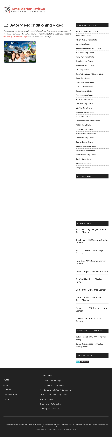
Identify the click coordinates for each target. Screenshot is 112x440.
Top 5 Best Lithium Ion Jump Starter (52, 385)
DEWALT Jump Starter (84, 87)
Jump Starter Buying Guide (49, 399)
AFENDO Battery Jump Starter (87, 31)
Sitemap (6, 399)
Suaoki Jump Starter (83, 163)
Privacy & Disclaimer (11, 394)
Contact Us (7, 390)
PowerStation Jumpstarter (86, 134)
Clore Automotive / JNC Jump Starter (90, 74)
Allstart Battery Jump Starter (86, 40)
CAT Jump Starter (82, 70)
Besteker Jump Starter (84, 61)
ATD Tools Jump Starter (85, 53)
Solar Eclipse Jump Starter (86, 155)
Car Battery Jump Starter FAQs (50, 409)
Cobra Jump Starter (83, 78)
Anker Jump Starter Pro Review (92, 271)
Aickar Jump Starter (83, 36)
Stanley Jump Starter (84, 159)
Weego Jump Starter (83, 168)
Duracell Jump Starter (84, 91)
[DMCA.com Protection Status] (82, 362)
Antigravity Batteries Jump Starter (89, 48)
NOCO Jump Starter (83, 116)
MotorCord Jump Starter (85, 112)
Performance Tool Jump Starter (88, 121)
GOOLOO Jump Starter (84, 99)
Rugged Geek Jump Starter (86, 146)
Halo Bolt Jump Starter (84, 104)
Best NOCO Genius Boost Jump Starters (53, 394)
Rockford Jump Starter (84, 142)
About (6, 385)
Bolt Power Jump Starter (85, 65)
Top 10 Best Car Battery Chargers (51, 380)
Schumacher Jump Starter (85, 151)
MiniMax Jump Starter (84, 108)
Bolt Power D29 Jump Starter (91, 289)
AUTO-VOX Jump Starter (85, 57)
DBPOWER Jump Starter (85, 82)
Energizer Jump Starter (84, 95)
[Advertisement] (92, 200)
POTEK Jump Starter (83, 125)
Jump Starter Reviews (24, 9)
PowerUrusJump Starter (85, 138)
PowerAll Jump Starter (84, 129)
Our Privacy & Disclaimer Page (15, 37)
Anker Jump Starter (83, 44)
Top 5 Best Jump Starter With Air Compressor (55, 390)
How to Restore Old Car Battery (50, 404)
